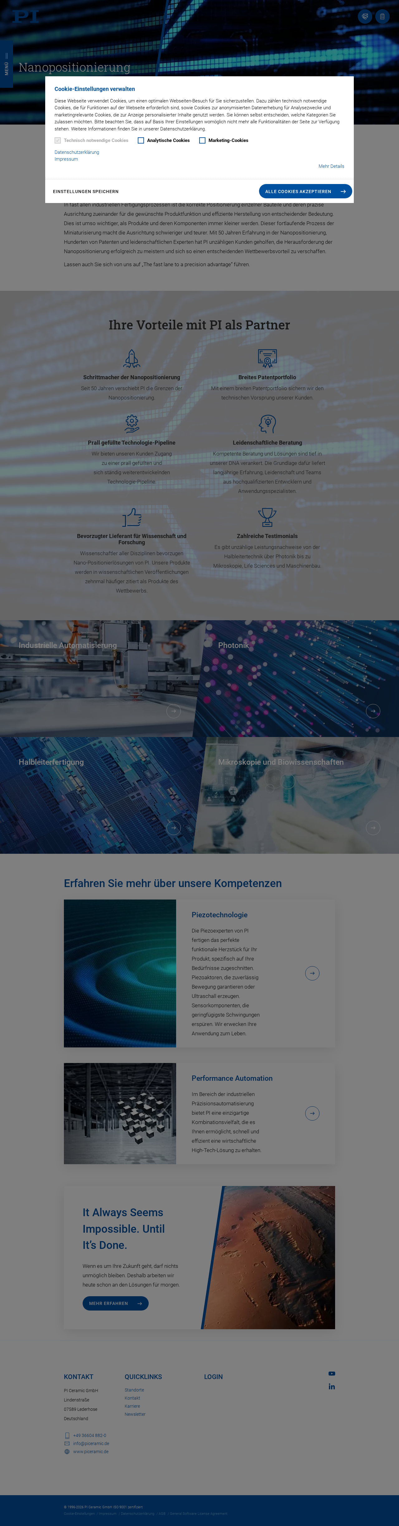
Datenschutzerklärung (77, 152)
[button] (305, 191)
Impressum (66, 159)
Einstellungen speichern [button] (86, 191)
